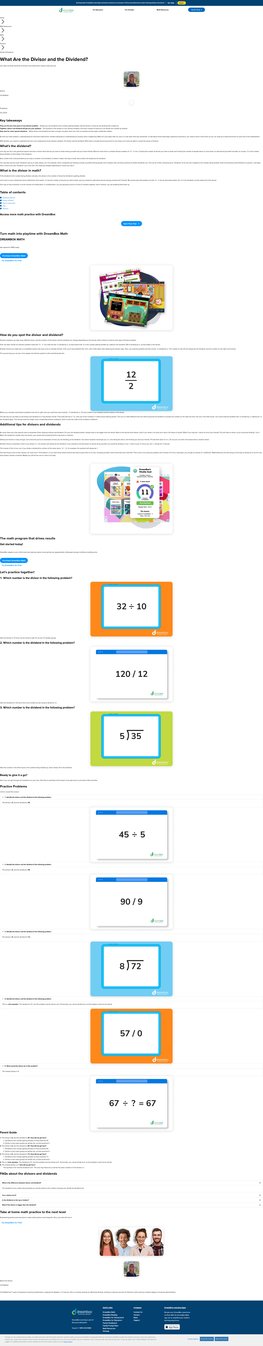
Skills (2, 35)
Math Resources (6, 26)
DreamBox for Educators (112, 1320)
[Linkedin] (180, 1340)
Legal (83, 1343)
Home (2, 18)
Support (137, 1320)
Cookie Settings (100, 1343)
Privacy (76, 1343)
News (136, 1318)
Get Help (171, 3)
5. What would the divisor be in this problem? (21, 1066)
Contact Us (138, 1312)
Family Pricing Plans (110, 1326)
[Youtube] (185, 1340)
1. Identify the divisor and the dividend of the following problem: (28, 797)
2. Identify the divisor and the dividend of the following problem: (28, 864)
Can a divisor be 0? (9, 1195)
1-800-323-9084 (84, 1328)
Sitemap (106, 1331)
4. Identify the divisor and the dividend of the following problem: (28, 999)
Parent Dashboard (110, 1323)
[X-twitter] (174, 1340)
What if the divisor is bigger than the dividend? (19, 1205)
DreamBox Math (109, 1312)
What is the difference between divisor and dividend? (21, 1183)
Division (3, 43)
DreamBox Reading (110, 1315)
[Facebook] (169, 1340)
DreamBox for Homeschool (113, 1318)
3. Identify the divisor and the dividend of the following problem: (28, 931)
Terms (89, 1343)
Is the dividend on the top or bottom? (15, 1200)
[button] (131, 797)
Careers (137, 1315)
